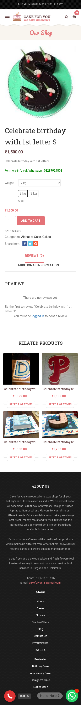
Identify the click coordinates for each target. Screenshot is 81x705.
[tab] (34, 258)
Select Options (21, 404)
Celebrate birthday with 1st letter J (60, 442)
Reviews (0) (34, 256)
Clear (21, 200)
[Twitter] (30, 243)
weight (9, 183)
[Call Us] (10, 696)
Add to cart (30, 220)
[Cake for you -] (32, 16)
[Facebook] (24, 243)
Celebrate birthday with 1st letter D (21, 389)
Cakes (46, 237)
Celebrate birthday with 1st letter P (60, 389)
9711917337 (55, 4)
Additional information (38, 265)
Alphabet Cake (31, 237)
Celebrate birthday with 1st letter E (21, 442)
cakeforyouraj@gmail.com (45, 582)
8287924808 (38, 4)
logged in (38, 316)
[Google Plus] (35, 243)
